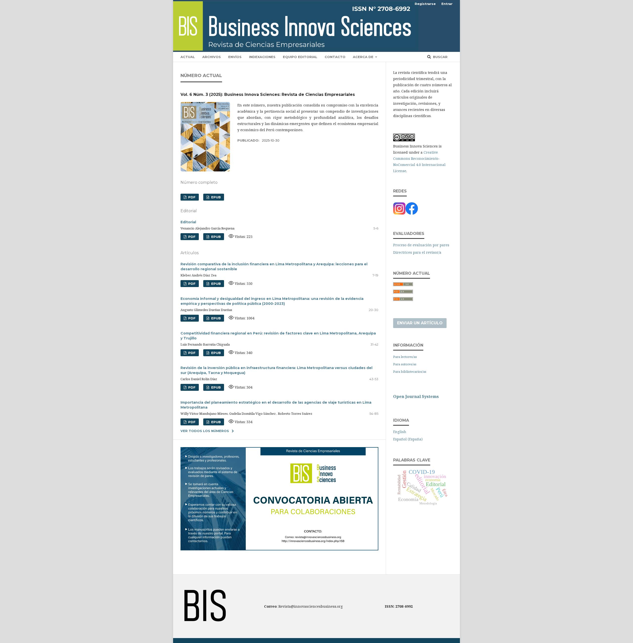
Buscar (440, 57)
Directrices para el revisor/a (417, 252)
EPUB (215, 197)
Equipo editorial (300, 57)
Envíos (235, 57)
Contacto (335, 57)
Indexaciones (262, 57)
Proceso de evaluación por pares (421, 245)
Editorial (188, 222)
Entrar (446, 4)
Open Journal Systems (416, 396)
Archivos (211, 57)
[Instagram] (399, 213)
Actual (188, 57)
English (399, 431)
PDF (191, 197)
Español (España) (408, 439)
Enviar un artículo (420, 323)
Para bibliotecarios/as (409, 371)
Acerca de (363, 57)
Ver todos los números (205, 431)
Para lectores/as (405, 356)
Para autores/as (404, 364)
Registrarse (425, 4)
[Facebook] (412, 213)
